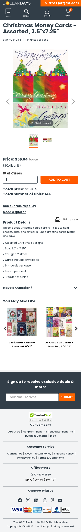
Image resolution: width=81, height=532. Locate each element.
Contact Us (14, 453)
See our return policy (19, 206)
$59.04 (31, 189)
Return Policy (42, 453)
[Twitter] (27, 501)
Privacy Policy (26, 458)
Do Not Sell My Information (52, 522)
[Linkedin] (36, 500)
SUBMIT (67, 397)
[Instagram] (45, 501)
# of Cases (12, 173)
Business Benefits (36, 436)
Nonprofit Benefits (35, 431)
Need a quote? (14, 212)
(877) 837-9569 (68, 3)
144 (48, 194)
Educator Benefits (61, 431)
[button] (47, 13)
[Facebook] (21, 501)
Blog (53, 436)
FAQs (28, 453)
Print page (70, 219)
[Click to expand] (40, 88)
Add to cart (59, 179)
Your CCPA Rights (23, 522)
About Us (14, 431)
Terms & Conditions (51, 458)
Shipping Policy (64, 453)
